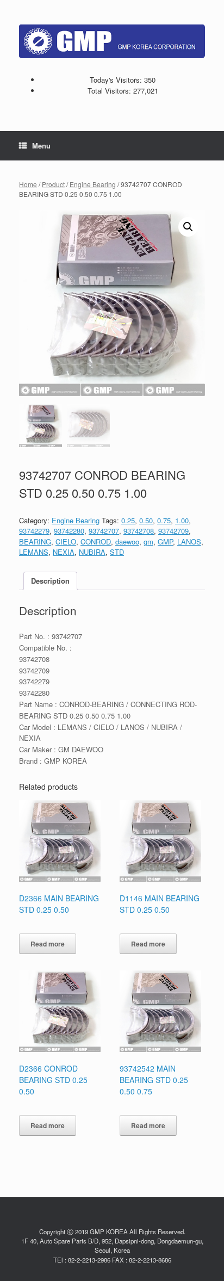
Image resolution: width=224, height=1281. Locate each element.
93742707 (104, 530)
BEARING (35, 541)
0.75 (164, 520)
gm (148, 541)
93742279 (34, 530)
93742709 (173, 530)
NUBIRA (92, 552)
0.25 (128, 520)
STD (117, 552)
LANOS (189, 541)
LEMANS (33, 552)
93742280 (69, 530)
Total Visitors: (110, 90)
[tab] (50, 581)
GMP (165, 541)
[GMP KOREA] (112, 41)
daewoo (127, 541)
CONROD (95, 541)
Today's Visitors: (117, 80)
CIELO (65, 541)
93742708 (138, 530)
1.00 (182, 520)
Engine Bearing (93, 184)
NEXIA (63, 552)
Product (53, 184)
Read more (47, 944)
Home (28, 184)
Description (50, 580)
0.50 (146, 520)
